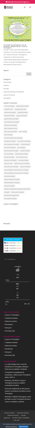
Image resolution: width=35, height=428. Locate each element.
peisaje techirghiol (25, 150)
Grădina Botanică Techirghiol (11, 122)
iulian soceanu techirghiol (10, 131)
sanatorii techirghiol (25, 166)
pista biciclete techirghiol (21, 154)
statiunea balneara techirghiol (14, 92)
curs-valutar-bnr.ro (11, 259)
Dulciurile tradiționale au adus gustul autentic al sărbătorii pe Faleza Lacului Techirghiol (18, 391)
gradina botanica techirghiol (11, 119)
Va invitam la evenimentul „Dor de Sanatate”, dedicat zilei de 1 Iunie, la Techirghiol (15, 46)
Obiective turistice (11, 321)
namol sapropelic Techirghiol (11, 144)
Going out (8, 328)
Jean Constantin (23, 131)
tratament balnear (23, 413)
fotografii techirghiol (9, 115)
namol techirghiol (25, 144)
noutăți (23, 415)
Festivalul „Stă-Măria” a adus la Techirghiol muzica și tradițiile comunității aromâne (15, 382)
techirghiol (7, 98)
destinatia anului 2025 (20, 109)
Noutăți (6, 89)
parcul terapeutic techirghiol (11, 150)
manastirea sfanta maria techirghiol (13, 138)
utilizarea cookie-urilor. (11, 426)
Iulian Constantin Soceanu (10, 128)
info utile (16, 420)
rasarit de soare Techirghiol (11, 166)
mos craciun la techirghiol (23, 141)
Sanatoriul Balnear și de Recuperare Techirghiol (16, 173)
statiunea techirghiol (9, 186)
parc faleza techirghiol (10, 147)
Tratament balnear (11, 318)
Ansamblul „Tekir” (8, 109)
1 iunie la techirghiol (9, 106)
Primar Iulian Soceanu (21, 157)
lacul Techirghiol (8, 135)
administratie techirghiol (22, 106)
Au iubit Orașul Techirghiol (20, 418)
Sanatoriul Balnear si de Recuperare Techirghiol (16, 170)
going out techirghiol (21, 115)
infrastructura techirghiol (10, 125)
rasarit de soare (8, 163)
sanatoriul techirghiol (9, 176)
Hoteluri (6, 85)
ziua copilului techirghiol (10, 198)
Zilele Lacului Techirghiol (17, 192)
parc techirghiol (21, 147)
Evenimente (7, 82)
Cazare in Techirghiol (12, 315)
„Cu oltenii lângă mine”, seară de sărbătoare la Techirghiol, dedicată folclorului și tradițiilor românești (16, 366)
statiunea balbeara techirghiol (11, 179)
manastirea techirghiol (10, 141)
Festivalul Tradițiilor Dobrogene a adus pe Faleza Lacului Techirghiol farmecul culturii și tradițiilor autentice (18, 399)
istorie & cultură (9, 413)
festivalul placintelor (23, 112)
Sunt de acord (23, 426)
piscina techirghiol (8, 154)
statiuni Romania (9, 95)
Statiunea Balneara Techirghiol (12, 182)
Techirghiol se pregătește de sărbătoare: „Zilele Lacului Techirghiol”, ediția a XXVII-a (18, 374)
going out (7, 418)
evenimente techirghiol (10, 112)
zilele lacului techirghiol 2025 (11, 195)
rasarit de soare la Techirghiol (21, 163)
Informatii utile (10, 331)
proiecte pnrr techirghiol (10, 160)
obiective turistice (13, 415)
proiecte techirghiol (23, 160)
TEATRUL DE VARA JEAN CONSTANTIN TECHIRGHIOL (17, 189)
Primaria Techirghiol (9, 157)
